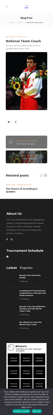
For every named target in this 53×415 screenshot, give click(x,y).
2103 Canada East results (25, 144)
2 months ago (24, 299)
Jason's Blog (24, 185)
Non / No (37, 411)
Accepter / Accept (21, 411)
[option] (26, 187)
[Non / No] (49, 401)
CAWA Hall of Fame (29, 159)
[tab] (11, 268)
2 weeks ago (23, 281)
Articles (20, 22)
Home (12, 22)
